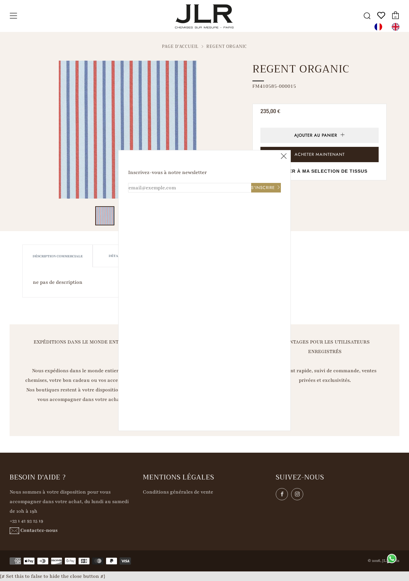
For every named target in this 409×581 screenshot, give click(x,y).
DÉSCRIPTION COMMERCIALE (58, 256)
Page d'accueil (180, 46)
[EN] (397, 27)
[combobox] (380, 27)
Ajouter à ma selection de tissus (319, 171)
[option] (397, 27)
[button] (104, 215)
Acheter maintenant (320, 154)
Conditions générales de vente (178, 492)
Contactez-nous (39, 530)
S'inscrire (263, 188)
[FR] (380, 27)
